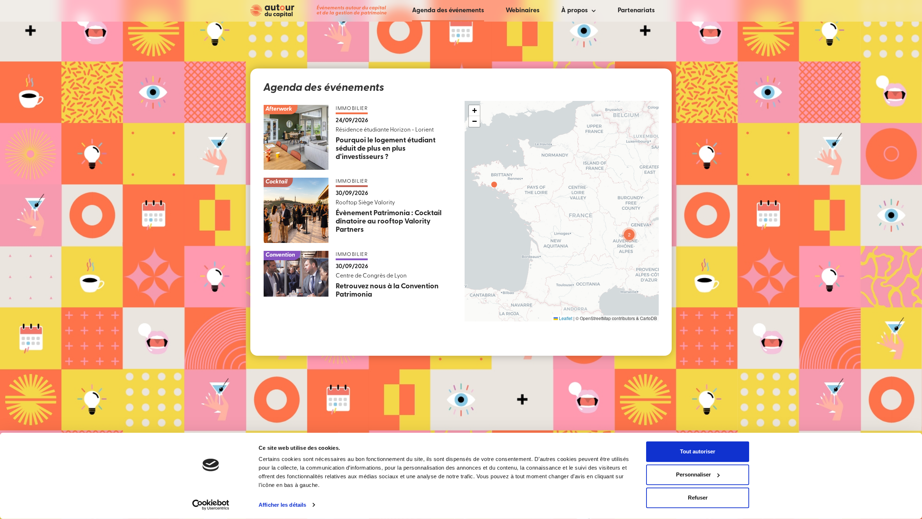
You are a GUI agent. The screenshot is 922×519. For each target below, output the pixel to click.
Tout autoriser (697, 451)
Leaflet (565, 318)
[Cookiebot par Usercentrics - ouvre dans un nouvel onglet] (210, 505)
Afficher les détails (282, 505)
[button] (494, 184)
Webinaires (523, 11)
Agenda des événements (448, 11)
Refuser (698, 497)
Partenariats (636, 11)
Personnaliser (693, 474)
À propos (574, 11)
